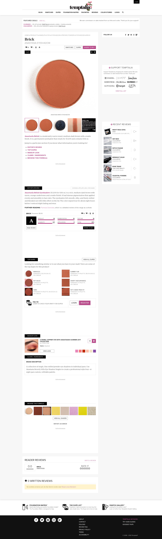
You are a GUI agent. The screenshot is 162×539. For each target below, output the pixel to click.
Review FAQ (83, 527)
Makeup (42, 35)
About (81, 519)
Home (27, 35)
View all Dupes (89, 259)
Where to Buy (89, 47)
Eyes (48, 35)
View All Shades (60, 418)
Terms (81, 532)
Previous (91, 52)
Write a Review (90, 460)
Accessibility (84, 535)
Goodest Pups (128, 524)
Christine (45, 343)
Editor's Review (34, 147)
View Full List (121, 91)
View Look (47, 351)
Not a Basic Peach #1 (77, 290)
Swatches (69, 47)
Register (85, 303)
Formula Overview (47, 208)
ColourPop (28, 26)
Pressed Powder (68, 35)
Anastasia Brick (32, 136)
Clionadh (27, 24)
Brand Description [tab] (33, 362)
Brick (29, 39)
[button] (40, 12)
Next (94, 52)
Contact (82, 522)
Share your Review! (69, 487)
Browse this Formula (37, 158)
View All (42, 20)
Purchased (91, 188)
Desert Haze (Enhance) (78, 281)
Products (34, 35)
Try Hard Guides (129, 522)
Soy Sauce (36, 281)
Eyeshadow (55, 35)
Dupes (78, 47)
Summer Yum (74, 272)
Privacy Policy (84, 530)
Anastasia (30, 43)
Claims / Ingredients (36, 155)
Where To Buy (88, 228)
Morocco (36, 272)
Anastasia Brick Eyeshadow (37, 192)
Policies (82, 524)
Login (136, 2)
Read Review (31, 228)
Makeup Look (33, 153)
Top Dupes (32, 150)
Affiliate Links (82, 188)
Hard (35, 290)
